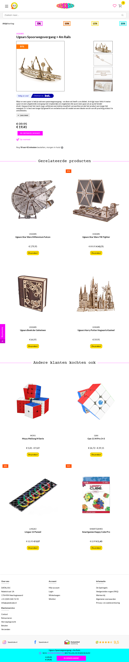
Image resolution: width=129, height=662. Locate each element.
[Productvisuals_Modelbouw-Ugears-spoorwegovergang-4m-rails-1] (40, 66)
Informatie (101, 581)
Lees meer (24, 115)
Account (52, 581)
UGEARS (20, 33)
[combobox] (61, 15)
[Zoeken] (122, 15)
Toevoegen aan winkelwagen (30, 133)
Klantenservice (8, 608)
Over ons (5, 581)
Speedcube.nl (12, 642)
